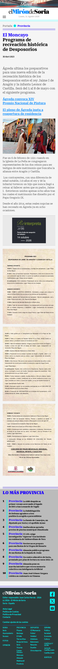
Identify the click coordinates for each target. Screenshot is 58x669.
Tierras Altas (21, 639)
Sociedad (47, 633)
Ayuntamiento (8, 633)
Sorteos (48, 657)
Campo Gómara (19, 651)
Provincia (24, 25)
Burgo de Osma (22, 642)
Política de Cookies (11, 612)
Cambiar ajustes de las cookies (15, 622)
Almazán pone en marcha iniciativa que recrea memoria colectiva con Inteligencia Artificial (27, 566)
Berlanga (20, 633)
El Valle (19, 636)
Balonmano (34, 642)
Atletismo (33, 639)
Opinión (6, 645)
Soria (5, 628)
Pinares (19, 630)
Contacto (6, 617)
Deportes (34, 628)
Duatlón (33, 648)
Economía (47, 636)
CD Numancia (35, 630)
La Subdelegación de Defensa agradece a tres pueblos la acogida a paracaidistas (25, 513)
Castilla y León (48, 644)
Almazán (20, 658)
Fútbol (32, 633)
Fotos (5, 641)
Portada (7, 25)
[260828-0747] (29, 3)
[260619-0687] (29, 230)
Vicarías (19, 648)
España (47, 628)
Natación (33, 645)
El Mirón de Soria (29, 12)
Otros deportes (35, 651)
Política (47, 630)
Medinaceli (20, 661)
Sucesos (5, 636)
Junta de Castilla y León (49, 649)
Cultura (47, 639)
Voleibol (33, 636)
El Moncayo (15, 35)
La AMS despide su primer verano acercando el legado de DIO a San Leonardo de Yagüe (25, 504)
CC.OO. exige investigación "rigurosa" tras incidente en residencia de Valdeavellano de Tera (27, 536)
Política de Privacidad (12, 614)
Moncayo (20, 655)
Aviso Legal (7, 609)
